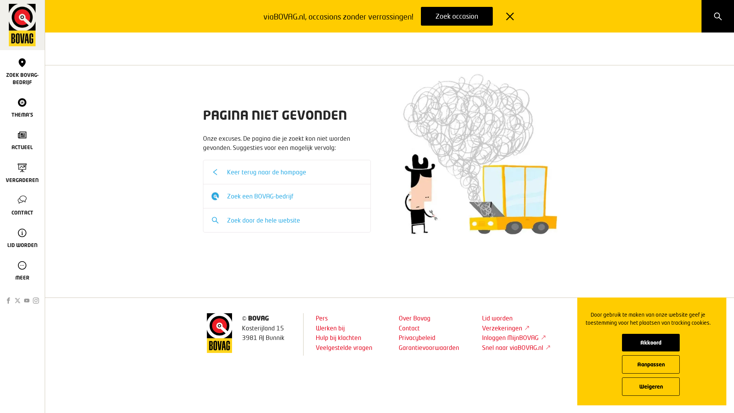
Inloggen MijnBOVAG (510, 337)
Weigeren (651, 386)
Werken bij (330, 328)
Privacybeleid (417, 337)
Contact (409, 328)
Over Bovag (414, 318)
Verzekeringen (502, 328)
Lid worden (497, 318)
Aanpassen (651, 364)
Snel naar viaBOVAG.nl (512, 347)
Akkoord (650, 342)
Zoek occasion (456, 16)
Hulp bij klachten (338, 337)
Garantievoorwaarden (429, 347)
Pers (322, 318)
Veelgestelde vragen (344, 347)
